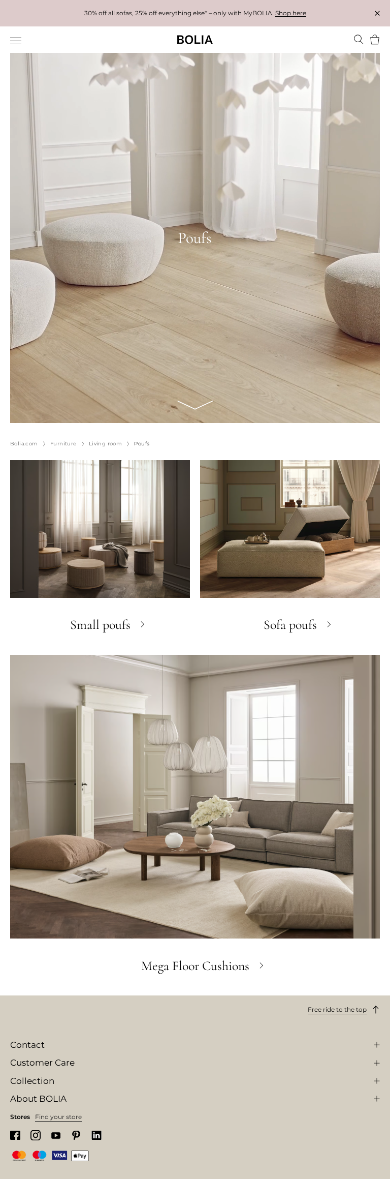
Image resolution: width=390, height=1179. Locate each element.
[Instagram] (35, 1135)
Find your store (58, 1117)
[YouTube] (56, 1135)
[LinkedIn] (96, 1135)
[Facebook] (15, 1135)
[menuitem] (16, 40)
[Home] (195, 39)
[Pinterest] (76, 1135)
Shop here (290, 13)
